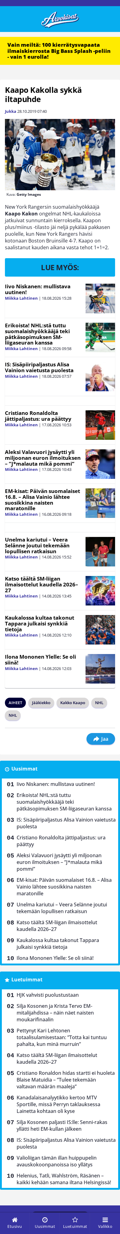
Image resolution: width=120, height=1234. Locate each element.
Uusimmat (24, 768)
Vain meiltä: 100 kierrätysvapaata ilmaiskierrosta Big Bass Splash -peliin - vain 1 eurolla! (58, 50)
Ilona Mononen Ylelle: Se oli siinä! (40, 659)
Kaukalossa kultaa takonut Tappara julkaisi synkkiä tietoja (39, 623)
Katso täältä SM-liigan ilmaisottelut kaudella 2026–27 (41, 584)
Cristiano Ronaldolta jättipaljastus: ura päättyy (38, 415)
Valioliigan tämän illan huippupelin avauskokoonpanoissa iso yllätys (57, 1161)
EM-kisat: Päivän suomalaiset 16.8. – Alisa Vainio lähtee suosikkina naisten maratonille (42, 499)
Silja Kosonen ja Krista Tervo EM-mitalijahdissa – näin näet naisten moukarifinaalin (55, 1013)
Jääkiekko (41, 702)
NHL (99, 702)
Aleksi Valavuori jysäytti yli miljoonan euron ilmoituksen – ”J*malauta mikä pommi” (43, 457)
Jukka (10, 111)
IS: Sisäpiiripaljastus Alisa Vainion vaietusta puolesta (39, 367)
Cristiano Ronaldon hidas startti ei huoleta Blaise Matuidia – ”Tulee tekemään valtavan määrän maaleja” (66, 1080)
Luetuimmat (26, 979)
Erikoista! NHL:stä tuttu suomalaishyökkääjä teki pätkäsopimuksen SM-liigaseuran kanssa (37, 334)
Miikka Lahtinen (21, 298)
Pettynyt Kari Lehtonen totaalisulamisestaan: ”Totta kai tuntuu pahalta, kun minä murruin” (62, 1037)
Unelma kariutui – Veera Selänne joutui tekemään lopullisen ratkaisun (37, 545)
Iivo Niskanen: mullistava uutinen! (37, 289)
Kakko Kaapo (72, 702)
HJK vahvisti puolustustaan (48, 995)
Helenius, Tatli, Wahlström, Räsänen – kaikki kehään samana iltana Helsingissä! (64, 1179)
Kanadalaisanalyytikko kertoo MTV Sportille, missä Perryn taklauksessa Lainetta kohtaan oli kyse (58, 1104)
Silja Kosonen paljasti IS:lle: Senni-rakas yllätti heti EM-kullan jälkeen (62, 1125)
